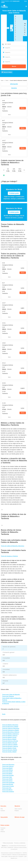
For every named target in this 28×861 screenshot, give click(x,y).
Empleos (17, 810)
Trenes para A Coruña (8, 786)
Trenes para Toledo (7, 779)
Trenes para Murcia (7, 789)
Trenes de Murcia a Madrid (9, 739)
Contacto (3, 810)
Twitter (2, 829)
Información (14, 84)
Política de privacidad (8, 843)
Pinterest (3, 831)
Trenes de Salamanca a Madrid (10, 730)
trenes (6, 80)
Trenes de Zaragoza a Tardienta (9, 556)
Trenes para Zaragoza (8, 791)
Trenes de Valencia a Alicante (10, 741)
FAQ (2, 808)
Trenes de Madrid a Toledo (9, 748)
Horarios (14, 88)
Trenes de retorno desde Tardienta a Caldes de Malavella (13, 702)
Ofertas (23, 272)
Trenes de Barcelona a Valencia (10, 732)
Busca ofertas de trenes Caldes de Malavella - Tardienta (11, 532)
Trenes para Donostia (8, 775)
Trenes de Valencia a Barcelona (10, 728)
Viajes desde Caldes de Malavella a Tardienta (11, 699)
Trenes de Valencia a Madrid (9, 744)
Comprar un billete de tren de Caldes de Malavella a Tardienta (13, 516)
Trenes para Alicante (7, 784)
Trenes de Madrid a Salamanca (10, 733)
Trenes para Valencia (7, 766)
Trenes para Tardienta (8, 696)
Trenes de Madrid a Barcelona (10, 724)
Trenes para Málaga (7, 770)
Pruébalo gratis (14, 193)
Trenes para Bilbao (7, 773)
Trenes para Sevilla (7, 771)
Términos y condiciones (19, 843)
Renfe (3, 714)
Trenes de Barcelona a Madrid (10, 726)
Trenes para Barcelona (8, 764)
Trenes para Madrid (7, 768)
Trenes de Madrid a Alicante (9, 742)
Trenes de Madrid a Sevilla (9, 737)
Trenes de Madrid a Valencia (9, 735)
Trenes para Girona (7, 780)
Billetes (23, 108)
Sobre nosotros (18, 808)
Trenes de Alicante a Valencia (10, 746)
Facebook (3, 828)
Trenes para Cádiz (7, 777)
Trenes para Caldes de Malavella (11, 694)
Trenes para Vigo (6, 788)
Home (2, 80)
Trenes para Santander (8, 782)
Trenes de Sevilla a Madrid (9, 751)
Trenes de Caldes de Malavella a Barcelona (12, 546)
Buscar (14, 66)
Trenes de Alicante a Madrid (9, 750)
